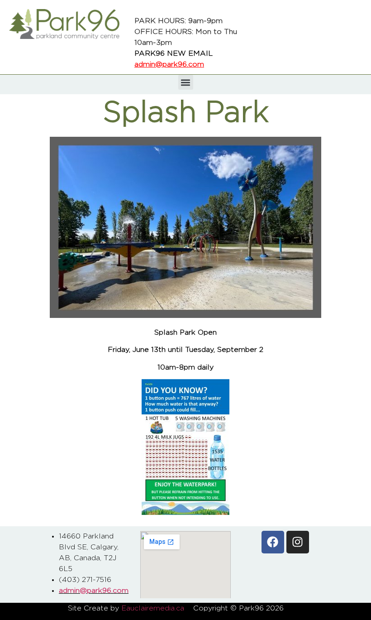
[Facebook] (273, 542)
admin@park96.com (169, 64)
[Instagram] (297, 542)
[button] (185, 82)
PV (298, 608)
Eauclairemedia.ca (152, 608)
